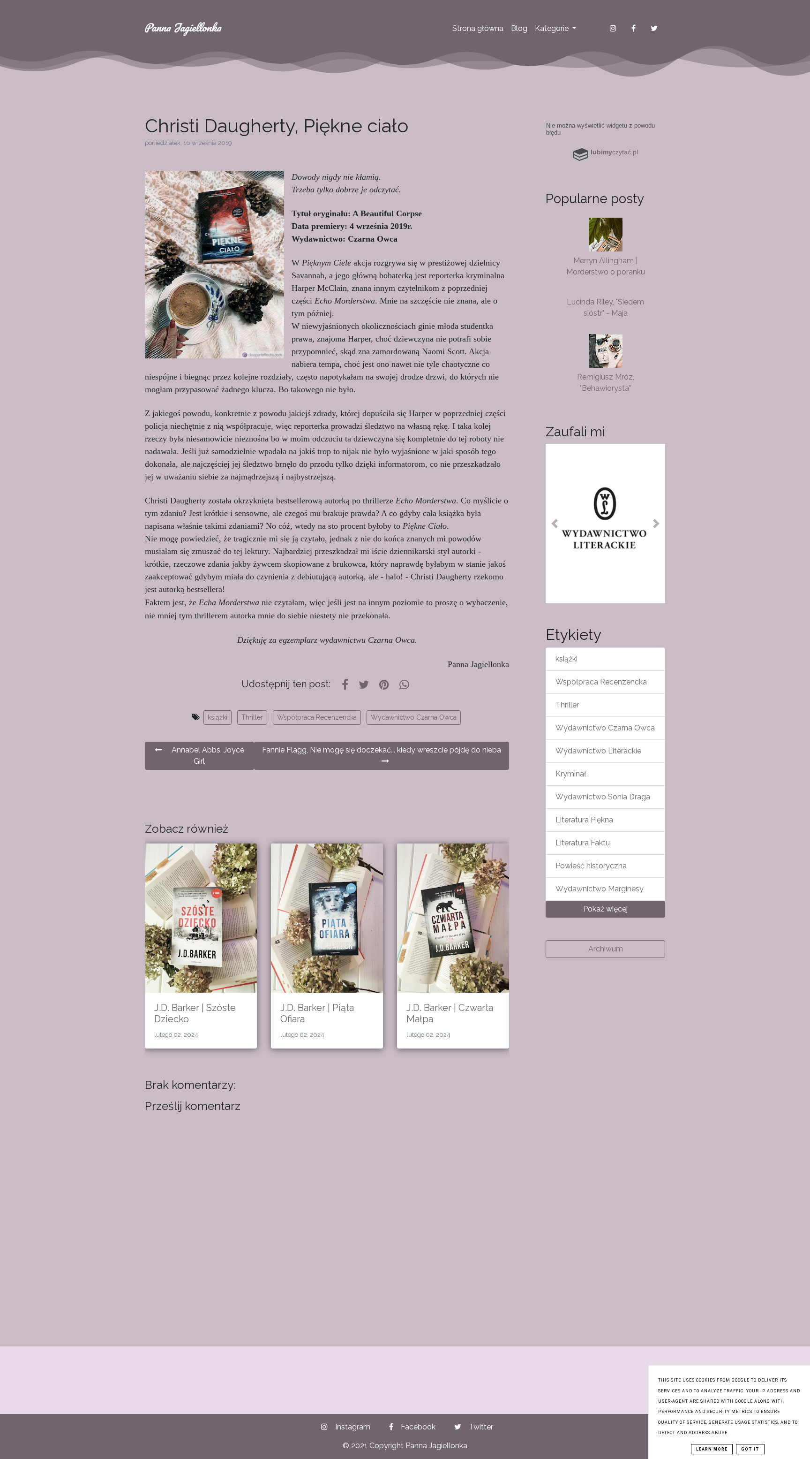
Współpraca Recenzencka (317, 717)
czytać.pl (614, 152)
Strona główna (477, 28)
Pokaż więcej (605, 908)
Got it (750, 1449)
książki (217, 717)
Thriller (252, 717)
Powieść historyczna (591, 865)
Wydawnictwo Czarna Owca (414, 717)
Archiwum (605, 948)
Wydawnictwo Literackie (598, 750)
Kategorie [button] (552, 28)
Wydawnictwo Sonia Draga (602, 796)
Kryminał (570, 773)
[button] (554, 523)
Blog (519, 28)
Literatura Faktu (582, 842)
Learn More (712, 1449)
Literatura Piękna (584, 819)
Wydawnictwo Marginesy (599, 888)
